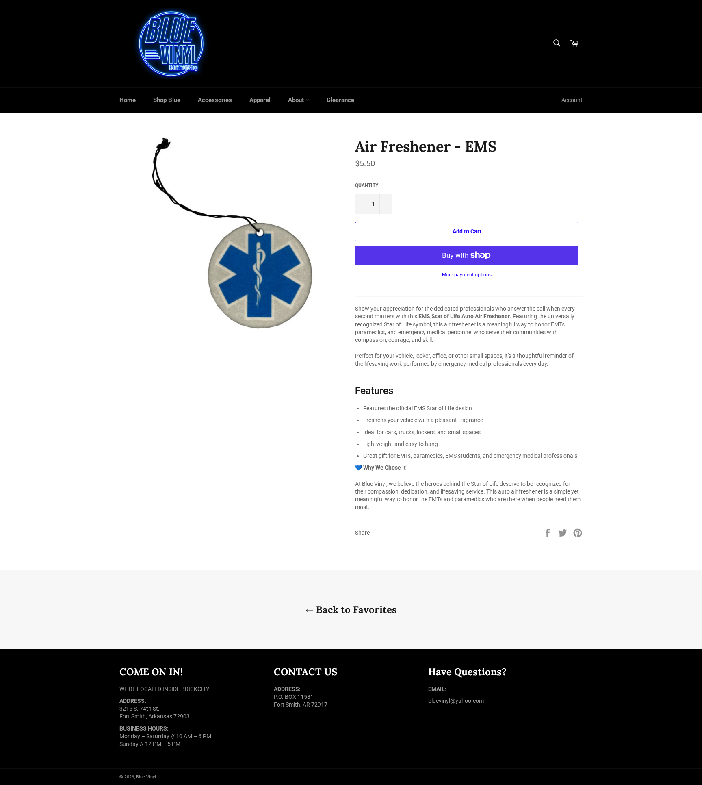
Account (572, 100)
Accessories (215, 100)
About (297, 100)
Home (127, 100)
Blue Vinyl (146, 777)
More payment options (467, 275)
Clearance (340, 100)
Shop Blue (166, 100)
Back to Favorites (355, 609)
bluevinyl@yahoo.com (456, 701)
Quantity (366, 185)
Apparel (260, 100)
